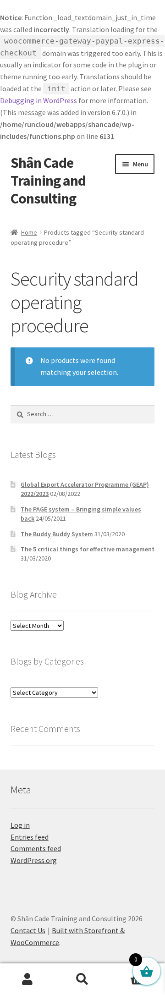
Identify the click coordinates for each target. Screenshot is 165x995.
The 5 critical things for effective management (87, 549)
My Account (27, 979)
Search (82, 979)
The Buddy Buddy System (57, 534)
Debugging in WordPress (38, 100)
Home (29, 232)
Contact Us (28, 930)
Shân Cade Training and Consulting (48, 181)
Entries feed (30, 836)
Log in (20, 825)
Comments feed (36, 848)
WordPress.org (34, 860)
